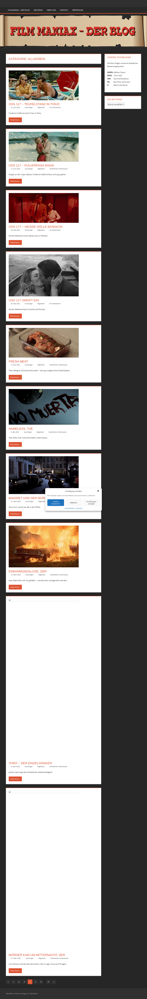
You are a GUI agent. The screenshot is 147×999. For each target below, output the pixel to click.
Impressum (79, 508)
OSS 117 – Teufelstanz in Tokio (34, 104)
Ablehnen (73, 503)
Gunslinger (29, 107)
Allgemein (41, 107)
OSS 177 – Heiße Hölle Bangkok (36, 226)
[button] (98, 491)
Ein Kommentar (55, 107)
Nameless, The (21, 428)
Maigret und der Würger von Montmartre (45, 498)
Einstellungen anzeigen (91, 502)
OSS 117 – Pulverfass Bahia (31, 165)
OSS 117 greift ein (24, 300)
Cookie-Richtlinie (70, 508)
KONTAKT (64, 10)
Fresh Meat (18, 361)
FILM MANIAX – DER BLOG (19, 10)
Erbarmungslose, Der (28, 571)
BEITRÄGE (38, 10)
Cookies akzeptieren (55, 502)
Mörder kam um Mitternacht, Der (37, 955)
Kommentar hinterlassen (59, 169)
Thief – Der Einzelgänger (30, 763)
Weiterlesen (14, 120)
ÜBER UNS (51, 10)
